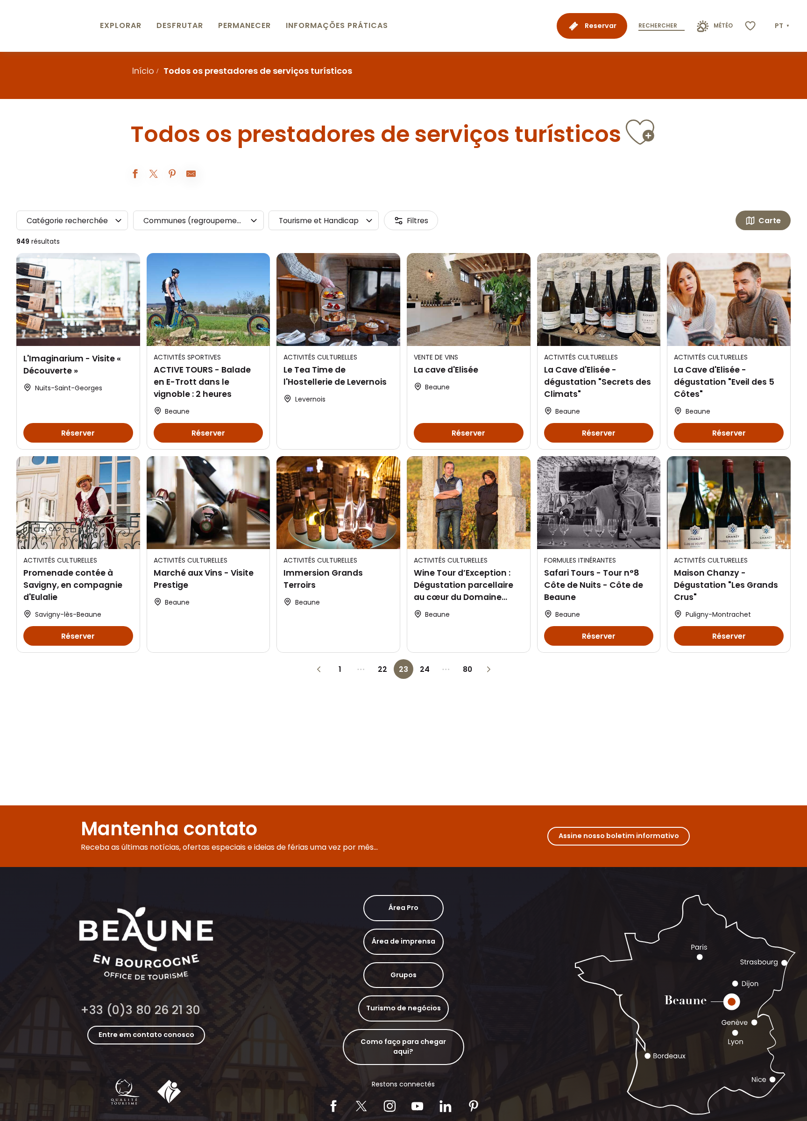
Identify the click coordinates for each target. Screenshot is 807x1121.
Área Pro (403, 907)
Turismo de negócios (403, 1008)
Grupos (403, 975)
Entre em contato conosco (146, 1034)
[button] (783, 26)
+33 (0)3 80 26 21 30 (140, 1010)
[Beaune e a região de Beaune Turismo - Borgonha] (48, 25)
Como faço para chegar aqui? (403, 1047)
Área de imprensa (403, 941)
